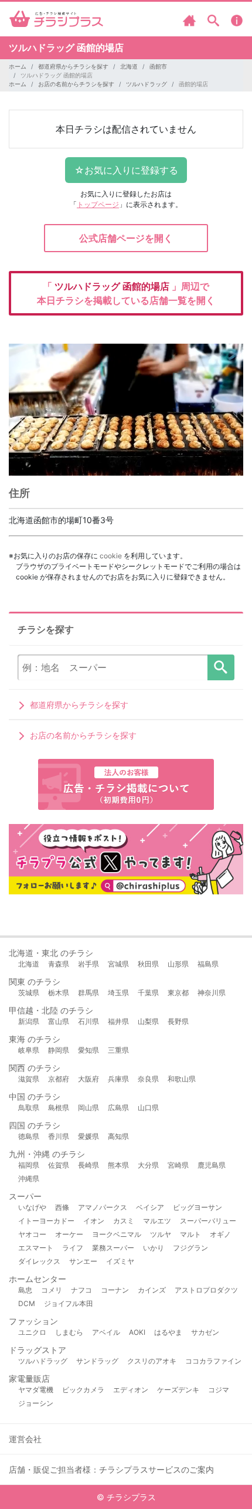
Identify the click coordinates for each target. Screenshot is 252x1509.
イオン (93, 1220)
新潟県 (28, 1021)
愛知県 (88, 1050)
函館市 (158, 66)
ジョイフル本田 (68, 1303)
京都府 (58, 1078)
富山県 (58, 1021)
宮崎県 (178, 1165)
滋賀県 (28, 1078)
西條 (62, 1207)
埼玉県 (118, 992)
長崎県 (88, 1165)
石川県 (88, 1021)
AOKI (137, 1332)
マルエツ (157, 1220)
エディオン (130, 1389)
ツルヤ (160, 1234)
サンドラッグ (97, 1361)
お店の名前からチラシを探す (76, 83)
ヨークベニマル (116, 1234)
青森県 (58, 963)
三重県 (118, 1050)
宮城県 (118, 963)
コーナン (115, 1290)
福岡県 (28, 1165)
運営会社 (25, 1439)
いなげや (32, 1207)
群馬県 (88, 992)
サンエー (83, 1261)
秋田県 (148, 963)
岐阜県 (28, 1050)
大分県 (148, 1165)
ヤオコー (32, 1234)
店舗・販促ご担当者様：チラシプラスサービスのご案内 (111, 1469)
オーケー (69, 1234)
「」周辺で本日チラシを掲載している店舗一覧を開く (126, 293)
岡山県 (88, 1107)
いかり (153, 1247)
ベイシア (150, 1207)
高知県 (118, 1136)
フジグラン (190, 1247)
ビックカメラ (83, 1389)
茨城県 (28, 992)
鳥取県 (28, 1107)
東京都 (178, 992)
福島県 (208, 963)
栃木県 (58, 992)
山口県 (148, 1107)
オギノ (220, 1234)
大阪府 (88, 1078)
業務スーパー (113, 1247)
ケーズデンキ (178, 1389)
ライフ (72, 1247)
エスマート (35, 1247)
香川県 (58, 1136)
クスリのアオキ (151, 1361)
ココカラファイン (213, 1361)
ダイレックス (39, 1261)
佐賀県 (58, 1165)
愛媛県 (88, 1136)
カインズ (152, 1290)
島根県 (58, 1107)
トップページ (98, 204)
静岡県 (58, 1050)
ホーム (17, 66)
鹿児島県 (211, 1165)
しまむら (69, 1332)
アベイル (106, 1332)
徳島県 (28, 1136)
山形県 (178, 963)
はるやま (168, 1332)
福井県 (118, 1021)
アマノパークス (102, 1207)
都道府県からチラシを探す (73, 66)
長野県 (178, 1021)
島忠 (25, 1290)
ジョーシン (35, 1403)
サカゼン (205, 1332)
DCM (26, 1303)
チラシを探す (220, 667)
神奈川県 (211, 992)
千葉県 (148, 992)
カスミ (123, 1220)
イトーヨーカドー (46, 1220)
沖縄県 (28, 1178)
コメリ (51, 1290)
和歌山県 (182, 1078)
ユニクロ (32, 1332)
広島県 (118, 1107)
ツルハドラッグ (146, 83)
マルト (190, 1234)
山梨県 (148, 1021)
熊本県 (118, 1165)
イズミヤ (120, 1261)
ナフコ (81, 1290)
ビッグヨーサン (197, 1207)
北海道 (129, 66)
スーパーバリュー (208, 1220)
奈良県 (148, 1078)
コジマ (218, 1389)
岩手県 (88, 963)
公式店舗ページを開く (126, 238)
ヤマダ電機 (35, 1389)
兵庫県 (118, 1078)
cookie (111, 555)
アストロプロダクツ (206, 1290)
